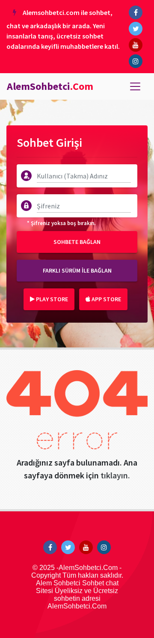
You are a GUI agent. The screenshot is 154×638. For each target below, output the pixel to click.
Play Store (51, 299)
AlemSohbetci (50, 86)
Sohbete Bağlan (77, 242)
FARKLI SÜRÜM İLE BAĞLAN (77, 270)
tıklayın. (115, 475)
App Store (105, 299)
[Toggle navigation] (135, 86)
